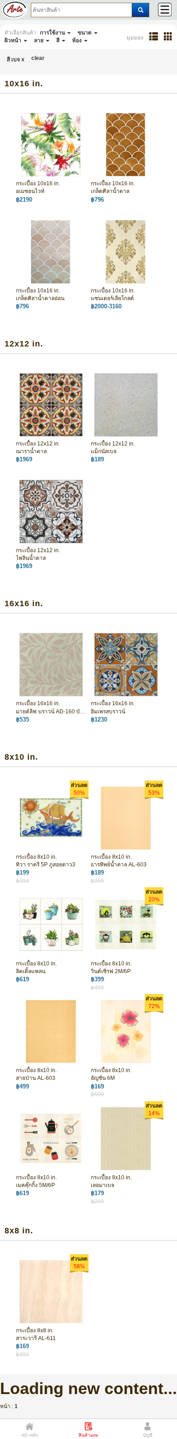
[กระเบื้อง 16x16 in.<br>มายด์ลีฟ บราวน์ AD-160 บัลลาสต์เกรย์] (51, 664)
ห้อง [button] (77, 40)
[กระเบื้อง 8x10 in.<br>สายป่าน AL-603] (51, 1031)
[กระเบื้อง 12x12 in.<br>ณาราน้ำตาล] (51, 404)
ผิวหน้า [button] (14, 40)
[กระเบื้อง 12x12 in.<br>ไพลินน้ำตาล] (51, 511)
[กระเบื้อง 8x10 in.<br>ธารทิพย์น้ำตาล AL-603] (126, 817)
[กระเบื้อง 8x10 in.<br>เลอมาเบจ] (126, 1138)
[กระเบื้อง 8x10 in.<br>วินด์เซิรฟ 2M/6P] (126, 924)
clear (37, 58)
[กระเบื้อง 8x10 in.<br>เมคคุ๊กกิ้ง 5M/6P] (51, 1138)
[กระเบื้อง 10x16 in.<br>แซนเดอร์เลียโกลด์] (126, 251)
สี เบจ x (16, 59)
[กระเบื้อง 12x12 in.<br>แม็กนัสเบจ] (126, 404)
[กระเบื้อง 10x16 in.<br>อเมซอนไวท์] (51, 144)
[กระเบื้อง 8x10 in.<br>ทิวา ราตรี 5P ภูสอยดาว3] (51, 817)
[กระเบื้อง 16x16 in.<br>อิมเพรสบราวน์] (126, 664)
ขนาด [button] (85, 33)
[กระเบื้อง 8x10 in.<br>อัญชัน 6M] (126, 1031)
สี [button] (58, 40)
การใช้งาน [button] (53, 33)
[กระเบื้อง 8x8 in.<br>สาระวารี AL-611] (51, 1291)
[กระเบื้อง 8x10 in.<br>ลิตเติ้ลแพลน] (51, 924)
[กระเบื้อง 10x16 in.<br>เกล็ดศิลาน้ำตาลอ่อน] (51, 251)
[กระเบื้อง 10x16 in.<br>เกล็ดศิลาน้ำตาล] (126, 144)
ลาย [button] (39, 40)
